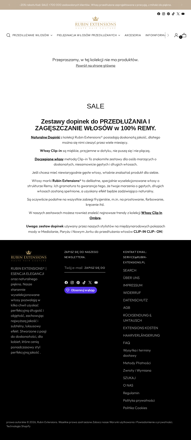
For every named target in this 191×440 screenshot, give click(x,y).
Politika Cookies (135, 408)
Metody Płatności (137, 363)
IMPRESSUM (133, 285)
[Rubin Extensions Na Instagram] (163, 13)
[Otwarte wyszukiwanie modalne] (8, 35)
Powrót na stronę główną (95, 65)
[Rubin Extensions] (95, 22)
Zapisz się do (94, 267)
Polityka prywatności (139, 400)
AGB (126, 307)
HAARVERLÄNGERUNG (141, 335)
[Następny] (182, 5)
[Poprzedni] (9, 5)
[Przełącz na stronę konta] (175, 35)
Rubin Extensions (47, 422)
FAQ (126, 342)
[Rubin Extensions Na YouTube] (183, 13)
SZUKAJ (129, 378)
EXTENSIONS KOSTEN (140, 328)
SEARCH (129, 270)
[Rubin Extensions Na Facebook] (158, 13)
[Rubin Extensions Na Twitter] (178, 13)
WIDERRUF (132, 292)
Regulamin (131, 393)
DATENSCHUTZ (135, 300)
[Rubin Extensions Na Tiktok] (173, 13)
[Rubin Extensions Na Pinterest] (168, 13)
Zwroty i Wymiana (137, 370)
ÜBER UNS (131, 277)
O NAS (128, 385)
